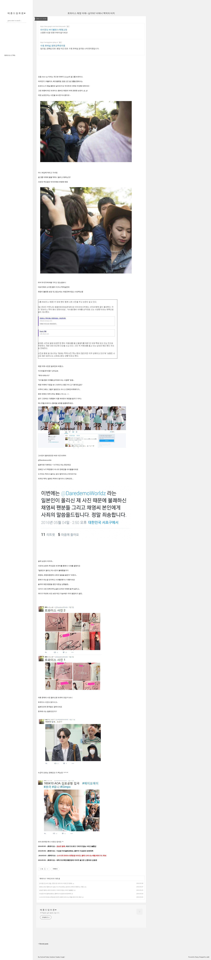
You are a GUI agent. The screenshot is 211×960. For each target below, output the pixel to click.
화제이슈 (9, 55)
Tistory (197, 957)
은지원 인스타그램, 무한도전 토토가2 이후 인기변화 (55, 883)
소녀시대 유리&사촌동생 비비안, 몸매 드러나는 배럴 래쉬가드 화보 (60, 897)
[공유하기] (44, 869)
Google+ (62, 957)
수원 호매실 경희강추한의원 (52, 46)
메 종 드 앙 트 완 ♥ (16, 13)
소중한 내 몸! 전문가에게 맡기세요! (54, 33)
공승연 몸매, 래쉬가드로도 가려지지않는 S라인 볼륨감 (56, 890)
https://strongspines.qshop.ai (49, 42)
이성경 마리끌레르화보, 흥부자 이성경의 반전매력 (55, 893)
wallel (207, 957)
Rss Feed (40, 957)
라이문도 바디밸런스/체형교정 (53, 30)
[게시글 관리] (47, 869)
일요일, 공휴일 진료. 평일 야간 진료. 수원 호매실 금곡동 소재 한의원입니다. (69, 48)
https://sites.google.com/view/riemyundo (52, 26)
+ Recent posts (43, 944)
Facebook (52, 957)
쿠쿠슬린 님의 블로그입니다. (50, 913)
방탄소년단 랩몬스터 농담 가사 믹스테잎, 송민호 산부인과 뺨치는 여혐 (61, 887)
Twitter (47, 957)
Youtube (57, 957)
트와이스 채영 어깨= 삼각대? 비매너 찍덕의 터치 (91, 13)
